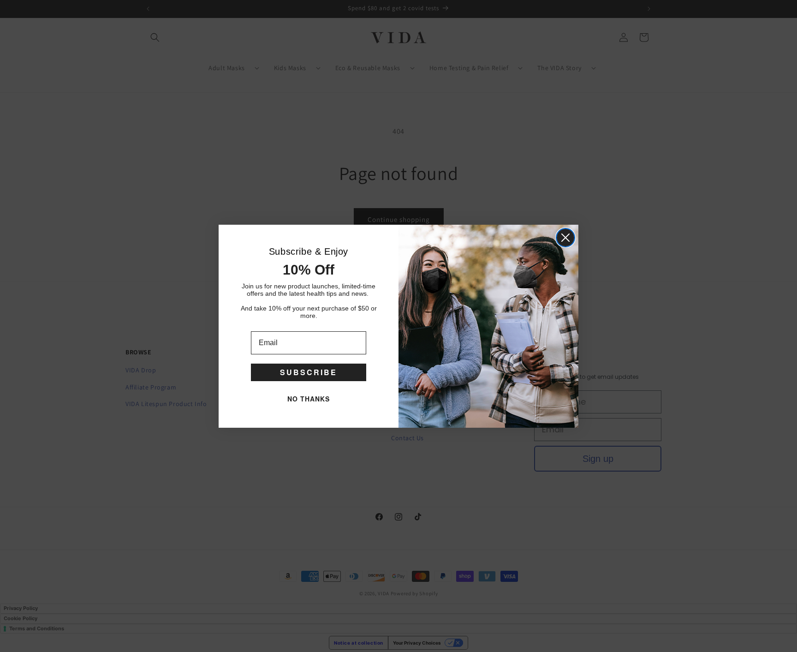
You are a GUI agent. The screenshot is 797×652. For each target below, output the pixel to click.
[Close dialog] (565, 237)
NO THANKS (308, 398)
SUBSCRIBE (308, 372)
